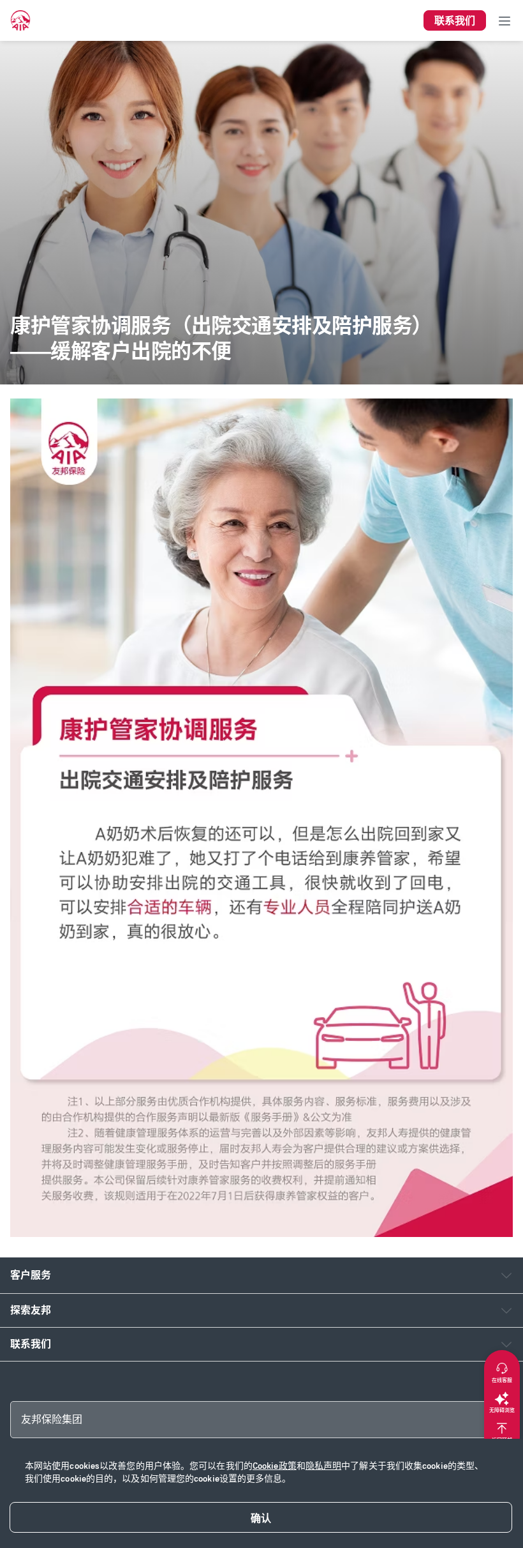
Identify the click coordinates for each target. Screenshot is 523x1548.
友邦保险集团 (51, 1419)
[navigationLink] (20, 20)
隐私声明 (323, 1466)
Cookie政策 (275, 1466)
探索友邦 (30, 1310)
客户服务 (30, 1275)
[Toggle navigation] (504, 20)
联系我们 (30, 1344)
